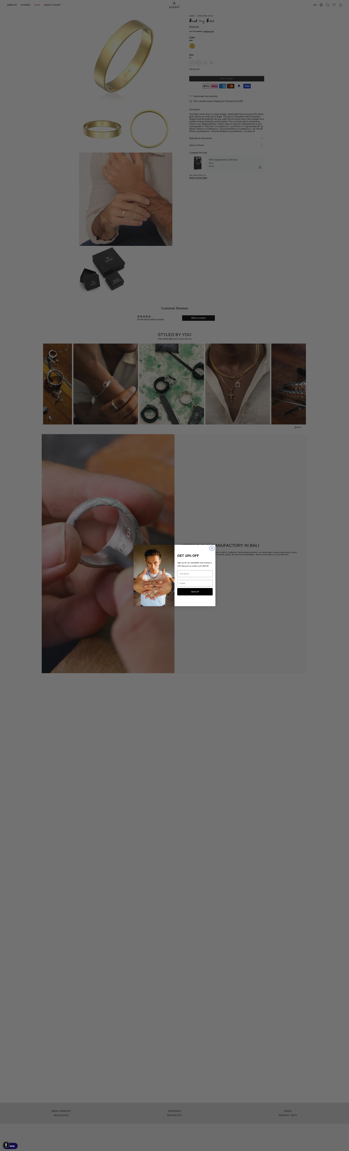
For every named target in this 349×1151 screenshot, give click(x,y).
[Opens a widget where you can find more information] (10, 1146)
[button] (6, 1144)
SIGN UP (195, 592)
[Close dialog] (212, 548)
